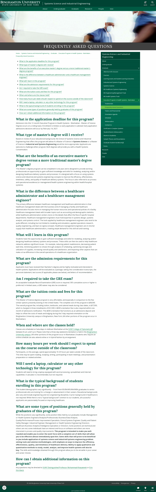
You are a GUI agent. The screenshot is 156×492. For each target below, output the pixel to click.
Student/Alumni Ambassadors (113, 132)
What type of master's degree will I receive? (36, 65)
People (101, 9)
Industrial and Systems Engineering (115, 82)
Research (88, 9)
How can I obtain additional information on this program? (42, 113)
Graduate (75, 9)
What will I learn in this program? (32, 81)
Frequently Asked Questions (25, 56)
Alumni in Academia (110, 135)
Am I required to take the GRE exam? (33, 88)
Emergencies (125, 483)
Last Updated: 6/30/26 (78, 491)
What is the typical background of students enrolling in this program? (47, 106)
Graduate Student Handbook (121, 143)
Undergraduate (59, 9)
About (45, 9)
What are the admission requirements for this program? (41, 84)
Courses (106, 75)
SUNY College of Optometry (80, 329)
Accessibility (115, 483)
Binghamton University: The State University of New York (20, 3)
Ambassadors (109, 121)
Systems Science (109, 86)
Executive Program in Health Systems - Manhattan (74, 53)
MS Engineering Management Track (115, 93)
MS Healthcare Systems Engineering (115, 89)
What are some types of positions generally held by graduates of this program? (51, 109)
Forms (106, 146)
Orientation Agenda (111, 114)
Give (111, 9)
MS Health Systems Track (111, 96)
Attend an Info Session (111, 72)
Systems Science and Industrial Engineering (67, 3)
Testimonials (109, 104)
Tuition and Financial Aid (112, 111)
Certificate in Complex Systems (113, 128)
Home (18, 53)
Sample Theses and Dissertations (114, 139)
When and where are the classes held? (34, 95)
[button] (4, 488)
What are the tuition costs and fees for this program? (40, 91)
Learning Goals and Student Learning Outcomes (119, 79)
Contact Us (108, 125)
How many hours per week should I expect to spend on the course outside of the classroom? (56, 99)
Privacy (133, 483)
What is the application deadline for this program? (39, 61)
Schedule (108, 118)
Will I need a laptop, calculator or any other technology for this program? (48, 102)
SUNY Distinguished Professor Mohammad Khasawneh (65, 467)
